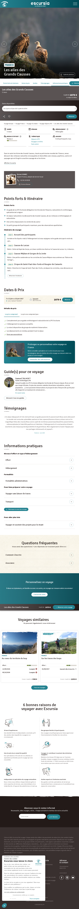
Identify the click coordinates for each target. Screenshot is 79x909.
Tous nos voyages (39, 688)
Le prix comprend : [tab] (11, 314)
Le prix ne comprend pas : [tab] (30, 314)
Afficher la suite (10, 163)
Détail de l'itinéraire (15, 276)
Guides (35, 83)
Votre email (24, 816)
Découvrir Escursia (46, 865)
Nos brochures (45, 884)
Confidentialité (39, 905)
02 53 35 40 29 (63, 873)
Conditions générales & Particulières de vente (39, 901)
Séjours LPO (35, 139)
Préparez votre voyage (48, 880)
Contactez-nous (39, 594)
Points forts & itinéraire (10, 83)
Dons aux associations (14, 334)
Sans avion (35, 144)
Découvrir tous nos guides (15, 398)
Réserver (71, 116)
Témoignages (45, 83)
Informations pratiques (60, 83)
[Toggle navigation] (75, 4)
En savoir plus (20, 393)
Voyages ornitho (37, 142)
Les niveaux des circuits (48, 877)
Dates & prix (26, 83)
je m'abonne (53, 817)
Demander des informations (40, 359)
